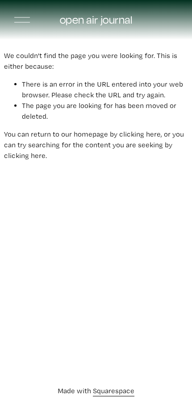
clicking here (140, 134)
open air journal (96, 19)
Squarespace (113, 391)
